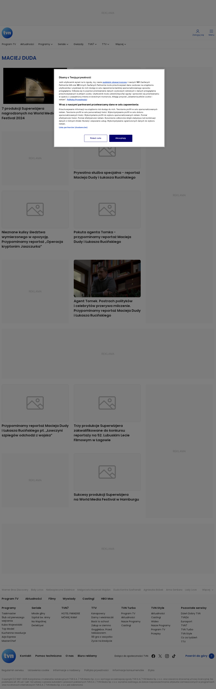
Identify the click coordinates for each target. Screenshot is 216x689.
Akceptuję (120, 138)
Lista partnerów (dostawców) (73, 127)
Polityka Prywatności (77, 99)
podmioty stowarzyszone (115, 82)
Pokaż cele (95, 138)
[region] (109, 108)
